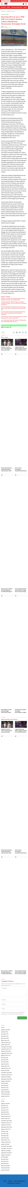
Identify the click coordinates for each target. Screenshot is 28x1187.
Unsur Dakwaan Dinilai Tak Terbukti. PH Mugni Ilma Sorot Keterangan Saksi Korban (13, 320)
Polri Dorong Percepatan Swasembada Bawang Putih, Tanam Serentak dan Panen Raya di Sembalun (13, 313)
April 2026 (3, 1038)
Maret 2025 (4, 1066)
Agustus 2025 (4, 1055)
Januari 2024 (4, 1096)
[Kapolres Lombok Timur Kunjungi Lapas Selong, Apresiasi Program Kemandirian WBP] (7, 342)
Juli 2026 (3, 1032)
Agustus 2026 (4, 1029)
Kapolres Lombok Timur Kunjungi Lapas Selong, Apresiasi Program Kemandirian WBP (13, 299)
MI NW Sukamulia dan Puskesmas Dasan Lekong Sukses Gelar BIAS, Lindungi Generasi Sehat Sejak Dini (13, 308)
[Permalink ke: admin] (2, 27)
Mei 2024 (3, 1087)
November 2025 (5, 1049)
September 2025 (5, 1053)
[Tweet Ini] (17, 332)
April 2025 (3, 1064)
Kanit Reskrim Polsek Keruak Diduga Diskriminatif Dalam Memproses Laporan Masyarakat (6, 711)
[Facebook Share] (14, 332)
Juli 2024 (3, 1083)
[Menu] (2, 4)
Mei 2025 (3, 1062)
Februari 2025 (4, 1068)
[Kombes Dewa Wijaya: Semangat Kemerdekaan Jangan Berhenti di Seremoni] (21, 651)
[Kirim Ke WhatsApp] (26, 332)
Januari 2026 (4, 1044)
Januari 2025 (4, 1070)
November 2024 (5, 1074)
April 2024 (3, 1089)
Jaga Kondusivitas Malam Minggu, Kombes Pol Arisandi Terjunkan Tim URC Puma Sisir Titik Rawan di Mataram (13, 303)
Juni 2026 (3, 1034)
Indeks (5, 1181)
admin (5, 26)
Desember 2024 (5, 1072)
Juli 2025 (3, 1057)
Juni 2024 (3, 1085)
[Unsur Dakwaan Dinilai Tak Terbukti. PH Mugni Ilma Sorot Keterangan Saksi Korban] (21, 530)
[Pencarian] (26, 4)
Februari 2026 (4, 1042)
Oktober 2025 (4, 1051)
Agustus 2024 (4, 1081)
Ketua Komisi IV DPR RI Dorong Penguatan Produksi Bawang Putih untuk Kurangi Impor (14, 317)
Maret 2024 (4, 1092)
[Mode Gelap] (23, 4)
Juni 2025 (3, 1059)
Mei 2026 (3, 1036)
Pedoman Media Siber (19, 1181)
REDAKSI (10, 1181)
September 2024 (5, 1079)
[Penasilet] (6, 4)
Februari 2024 (4, 1094)
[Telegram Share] (23, 332)
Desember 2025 (5, 1047)
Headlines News (5, 14)
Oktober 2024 (4, 1077)
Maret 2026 (4, 1040)
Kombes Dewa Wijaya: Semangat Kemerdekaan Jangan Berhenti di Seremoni (20, 711)
